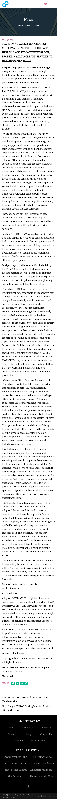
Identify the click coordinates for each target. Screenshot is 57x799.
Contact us (46, 734)
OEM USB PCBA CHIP (15, 763)
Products (46, 727)
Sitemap (19, 740)
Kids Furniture (15, 776)
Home (20, 25)
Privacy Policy (37, 740)
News (27, 25)
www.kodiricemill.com (42, 763)
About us (28, 727)
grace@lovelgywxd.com (45, 796)
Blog (28, 734)
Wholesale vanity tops (42, 769)
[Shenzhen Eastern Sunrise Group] (5, 4)
